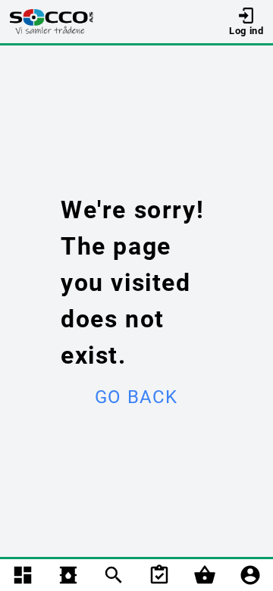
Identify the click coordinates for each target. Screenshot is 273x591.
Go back (136, 397)
